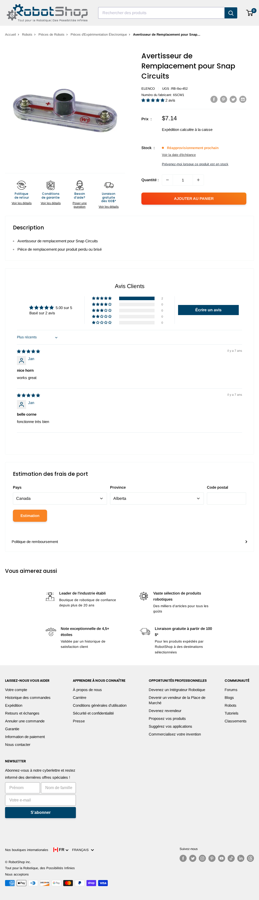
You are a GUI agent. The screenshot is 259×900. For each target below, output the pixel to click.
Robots (27, 34)
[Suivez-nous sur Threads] (250, 858)
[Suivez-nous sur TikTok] (231, 858)
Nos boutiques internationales (26, 850)
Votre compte (16, 690)
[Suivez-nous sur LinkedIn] (240, 858)
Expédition (13, 705)
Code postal (217, 487)
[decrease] (167, 180)
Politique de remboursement (35, 541)
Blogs (229, 697)
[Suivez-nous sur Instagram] (202, 858)
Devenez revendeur (165, 710)
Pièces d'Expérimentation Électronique (99, 34)
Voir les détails (22, 203)
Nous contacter (17, 744)
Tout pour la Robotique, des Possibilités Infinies (40, 868)
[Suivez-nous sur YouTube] (221, 858)
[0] (250, 13)
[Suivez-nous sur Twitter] (192, 858)
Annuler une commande (25, 721)
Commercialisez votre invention (175, 734)
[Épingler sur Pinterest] (223, 99)
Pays (17, 487)
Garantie (12, 729)
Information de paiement (25, 737)
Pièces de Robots (51, 34)
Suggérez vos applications (170, 726)
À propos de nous (87, 690)
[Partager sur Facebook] (214, 99)
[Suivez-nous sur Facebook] (183, 858)
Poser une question (80, 204)
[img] (28, 351)
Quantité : (150, 180)
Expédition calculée (178, 129)
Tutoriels (232, 713)
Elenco (148, 88)
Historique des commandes (28, 697)
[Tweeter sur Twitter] (233, 99)
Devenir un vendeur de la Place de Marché (177, 700)
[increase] (198, 180)
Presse (79, 721)
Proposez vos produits (167, 718)
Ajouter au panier (194, 198)
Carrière (79, 697)
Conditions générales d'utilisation (99, 705)
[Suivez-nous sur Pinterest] (211, 858)
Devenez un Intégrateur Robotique (177, 690)
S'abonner (41, 812)
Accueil (10, 34)
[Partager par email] (242, 99)
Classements (236, 721)
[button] (153, 100)
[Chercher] (231, 12)
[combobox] (161, 13)
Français (81, 850)
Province (118, 487)
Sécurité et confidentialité (93, 713)
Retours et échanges (22, 713)
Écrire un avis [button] (208, 310)
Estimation (29, 515)
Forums (231, 690)
